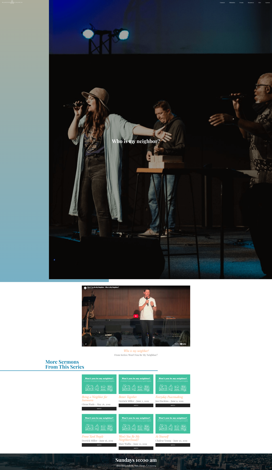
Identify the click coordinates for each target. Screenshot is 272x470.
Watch (99, 408)
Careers (267, 2)
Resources (251, 2)
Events (241, 2)
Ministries (232, 2)
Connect (222, 2)
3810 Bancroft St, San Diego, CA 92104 (136, 465)
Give (259, 2)
